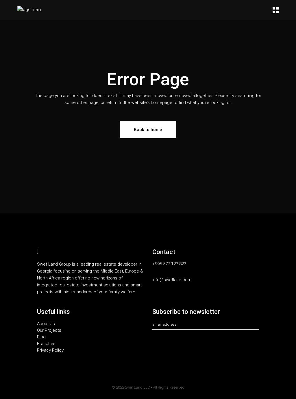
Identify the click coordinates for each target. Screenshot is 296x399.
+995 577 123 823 (169, 264)
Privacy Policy (50, 350)
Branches (46, 344)
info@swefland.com (171, 280)
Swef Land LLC (137, 387)
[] (257, 324)
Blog (41, 337)
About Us (46, 324)
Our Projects (49, 330)
